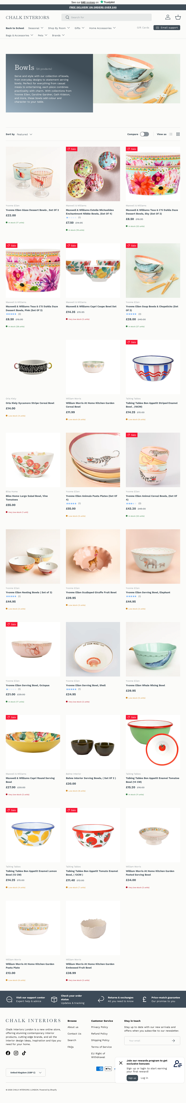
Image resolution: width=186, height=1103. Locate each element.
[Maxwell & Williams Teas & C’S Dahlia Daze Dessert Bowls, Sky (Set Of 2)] (153, 174)
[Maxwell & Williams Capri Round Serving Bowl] (33, 742)
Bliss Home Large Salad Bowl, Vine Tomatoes (27, 497)
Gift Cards (143, 27)
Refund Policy (99, 1033)
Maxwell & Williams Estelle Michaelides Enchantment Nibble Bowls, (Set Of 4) (90, 211)
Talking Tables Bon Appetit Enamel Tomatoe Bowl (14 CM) (152, 780)
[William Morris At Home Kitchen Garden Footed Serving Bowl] (153, 835)
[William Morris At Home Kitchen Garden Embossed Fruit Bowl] (93, 928)
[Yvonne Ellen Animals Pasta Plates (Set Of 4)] (93, 460)
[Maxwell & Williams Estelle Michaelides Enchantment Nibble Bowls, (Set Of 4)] (93, 174)
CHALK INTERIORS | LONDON (25, 1090)
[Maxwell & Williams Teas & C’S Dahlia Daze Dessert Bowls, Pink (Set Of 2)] (33, 270)
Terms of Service (101, 1046)
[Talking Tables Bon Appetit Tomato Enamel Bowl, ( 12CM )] (93, 835)
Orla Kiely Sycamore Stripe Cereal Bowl (30, 403)
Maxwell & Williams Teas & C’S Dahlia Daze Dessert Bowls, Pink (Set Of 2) (32, 308)
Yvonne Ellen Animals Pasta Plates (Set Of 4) (91, 497)
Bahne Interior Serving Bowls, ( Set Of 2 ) (91, 778)
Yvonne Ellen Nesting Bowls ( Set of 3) (29, 592)
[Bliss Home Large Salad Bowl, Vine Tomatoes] (33, 460)
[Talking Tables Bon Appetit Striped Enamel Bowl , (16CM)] (153, 367)
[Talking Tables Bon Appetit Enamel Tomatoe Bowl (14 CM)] (153, 742)
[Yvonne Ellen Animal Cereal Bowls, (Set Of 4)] (153, 460)
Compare (132, 134)
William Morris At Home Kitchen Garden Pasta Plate (30, 965)
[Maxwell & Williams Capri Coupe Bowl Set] (93, 270)
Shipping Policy (100, 1040)
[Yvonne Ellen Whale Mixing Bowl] (153, 649)
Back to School (15, 28)
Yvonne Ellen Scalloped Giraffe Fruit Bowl (91, 592)
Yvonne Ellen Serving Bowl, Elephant (148, 592)
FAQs (71, 1046)
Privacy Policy (99, 1027)
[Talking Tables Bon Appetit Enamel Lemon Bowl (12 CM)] (33, 835)
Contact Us (74, 1033)
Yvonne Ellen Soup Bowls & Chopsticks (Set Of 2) (152, 308)
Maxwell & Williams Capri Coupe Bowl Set (91, 306)
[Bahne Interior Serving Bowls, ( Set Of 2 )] (93, 742)
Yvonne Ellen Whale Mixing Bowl (145, 685)
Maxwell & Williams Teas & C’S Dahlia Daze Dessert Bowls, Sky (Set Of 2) (152, 211)
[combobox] (106, 17)
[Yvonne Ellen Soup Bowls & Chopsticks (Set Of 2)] (153, 270)
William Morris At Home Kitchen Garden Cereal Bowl (90, 405)
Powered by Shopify (48, 1090)
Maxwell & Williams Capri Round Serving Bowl (30, 780)
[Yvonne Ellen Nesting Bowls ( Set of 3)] (33, 556)
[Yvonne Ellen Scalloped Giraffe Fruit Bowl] (93, 556)
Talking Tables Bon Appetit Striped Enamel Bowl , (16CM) (151, 405)
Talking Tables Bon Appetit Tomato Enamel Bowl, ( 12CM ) (92, 873)
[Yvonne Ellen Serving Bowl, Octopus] (33, 649)
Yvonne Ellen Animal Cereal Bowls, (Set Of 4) (151, 497)
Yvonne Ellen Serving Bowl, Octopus (27, 685)
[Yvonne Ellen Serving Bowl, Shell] (93, 649)
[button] (178, 17)
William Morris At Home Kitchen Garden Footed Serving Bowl (150, 873)
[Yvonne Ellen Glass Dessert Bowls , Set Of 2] (33, 174)
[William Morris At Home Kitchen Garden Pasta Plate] (33, 928)
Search (72, 1040)
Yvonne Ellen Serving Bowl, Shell (86, 685)
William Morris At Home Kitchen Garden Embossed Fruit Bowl (90, 965)
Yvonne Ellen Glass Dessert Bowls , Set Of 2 (32, 209)
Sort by (10, 134)
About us (73, 1027)
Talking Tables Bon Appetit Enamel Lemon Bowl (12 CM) (31, 873)
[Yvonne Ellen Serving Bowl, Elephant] (153, 556)
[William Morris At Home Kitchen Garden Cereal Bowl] (93, 367)
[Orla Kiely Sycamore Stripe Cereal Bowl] (33, 367)
